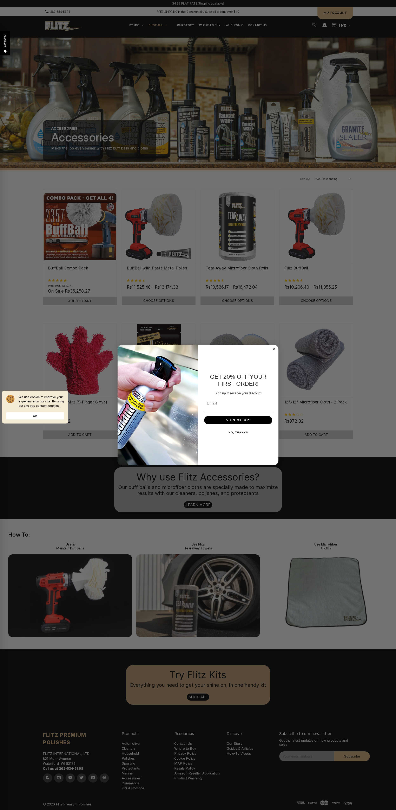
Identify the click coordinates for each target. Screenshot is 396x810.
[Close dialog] (273, 349)
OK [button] (35, 416)
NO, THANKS (238, 432)
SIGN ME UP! (238, 420)
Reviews (5, 40)
